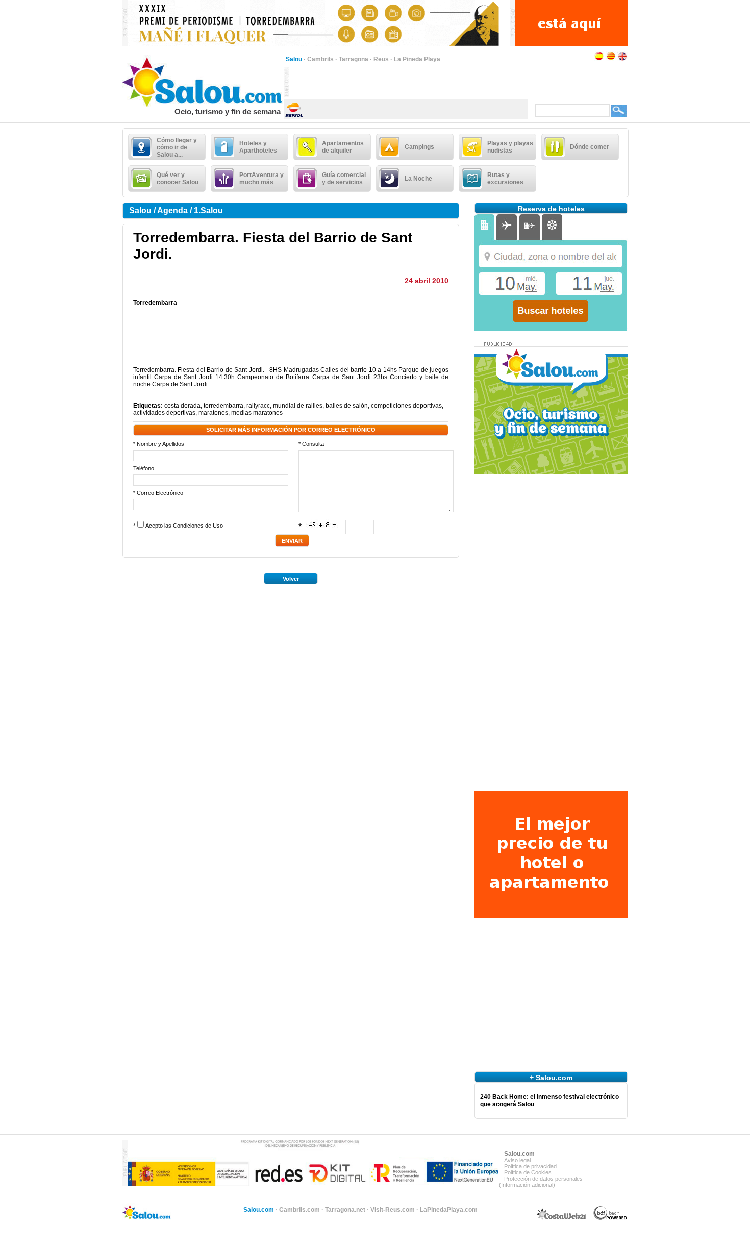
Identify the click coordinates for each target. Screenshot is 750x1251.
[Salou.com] (202, 105)
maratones (213, 412)
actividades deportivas (164, 412)
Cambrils (320, 59)
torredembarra (223, 405)
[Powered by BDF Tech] (610, 1218)
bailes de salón (347, 405)
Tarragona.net (345, 1209)
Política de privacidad (530, 1166)
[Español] (599, 59)
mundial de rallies (297, 405)
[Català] (611, 59)
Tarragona (353, 59)
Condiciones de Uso (198, 525)
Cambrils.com (299, 1209)
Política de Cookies (528, 1172)
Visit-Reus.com (392, 1209)
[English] (622, 59)
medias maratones (257, 412)
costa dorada (182, 405)
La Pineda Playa (417, 59)
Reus (381, 59)
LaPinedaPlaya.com (449, 1209)
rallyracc (258, 405)
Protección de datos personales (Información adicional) (541, 1181)
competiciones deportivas (406, 405)
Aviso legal (517, 1160)
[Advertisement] (408, 82)
